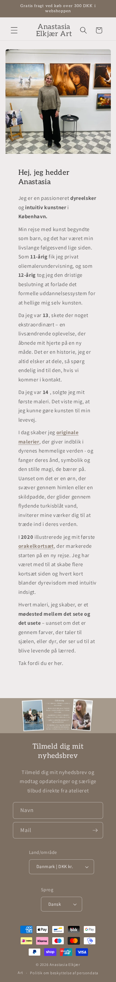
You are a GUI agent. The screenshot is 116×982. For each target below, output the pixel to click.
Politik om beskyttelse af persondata (64, 972)
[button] (14, 30)
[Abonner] (95, 830)
